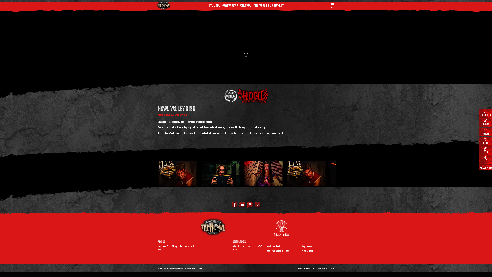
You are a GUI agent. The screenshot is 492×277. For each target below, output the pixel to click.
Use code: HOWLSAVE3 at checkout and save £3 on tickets (246, 5)
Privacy (314, 268)
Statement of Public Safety (278, 250)
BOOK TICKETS (485, 115)
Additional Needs (274, 246)
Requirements (307, 246)
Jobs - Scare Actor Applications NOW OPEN (247, 248)
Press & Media (486, 167)
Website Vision (198, 268)
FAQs (486, 152)
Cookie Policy (322, 268)
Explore (485, 133)
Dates (485, 142)
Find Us (486, 162)
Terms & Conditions (303, 268)
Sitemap (331, 268)
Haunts (486, 124)
